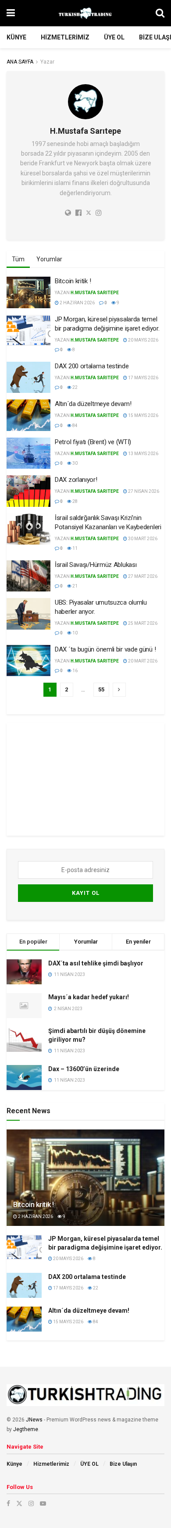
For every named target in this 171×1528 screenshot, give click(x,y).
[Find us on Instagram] (31, 1503)
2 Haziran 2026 (77, 302)
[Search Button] (160, 13)
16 (74, 670)
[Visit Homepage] (85, 13)
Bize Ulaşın (123, 1464)
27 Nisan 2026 (143, 491)
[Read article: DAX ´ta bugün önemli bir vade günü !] (28, 661)
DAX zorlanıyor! (76, 480)
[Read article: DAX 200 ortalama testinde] (28, 377)
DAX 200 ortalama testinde (92, 366)
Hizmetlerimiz (65, 37)
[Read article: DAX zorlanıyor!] (28, 491)
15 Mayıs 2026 (142, 415)
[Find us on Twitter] (19, 1503)
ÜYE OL (114, 37)
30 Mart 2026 (142, 538)
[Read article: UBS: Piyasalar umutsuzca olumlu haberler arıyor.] (28, 614)
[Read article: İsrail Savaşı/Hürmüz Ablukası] (28, 576)
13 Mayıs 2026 (142, 453)
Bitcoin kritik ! (73, 281)
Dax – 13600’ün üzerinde (83, 1068)
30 (74, 463)
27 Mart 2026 (142, 576)
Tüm (18, 259)
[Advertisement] (85, 778)
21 (74, 586)
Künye (16, 37)
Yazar (47, 62)
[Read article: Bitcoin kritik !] (28, 292)
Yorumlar (49, 259)
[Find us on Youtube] (43, 1503)
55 (101, 689)
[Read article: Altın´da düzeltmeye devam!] (28, 415)
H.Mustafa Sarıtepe (95, 292)
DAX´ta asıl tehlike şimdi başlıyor (95, 963)
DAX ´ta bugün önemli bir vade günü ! (105, 649)
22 (74, 387)
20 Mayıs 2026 (142, 340)
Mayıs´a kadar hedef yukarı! (88, 997)
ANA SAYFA (20, 62)
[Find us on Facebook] (8, 1503)
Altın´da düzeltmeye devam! (93, 404)
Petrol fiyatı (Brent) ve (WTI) (93, 442)
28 (74, 501)
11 (74, 548)
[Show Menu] (11, 13)
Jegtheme (25, 1429)
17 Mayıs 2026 (142, 377)
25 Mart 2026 (142, 623)
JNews (34, 1420)
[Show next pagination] (119, 690)
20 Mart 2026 (142, 661)
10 (74, 632)
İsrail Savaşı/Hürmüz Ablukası (95, 565)
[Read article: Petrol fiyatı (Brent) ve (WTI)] (28, 453)
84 (74, 425)
